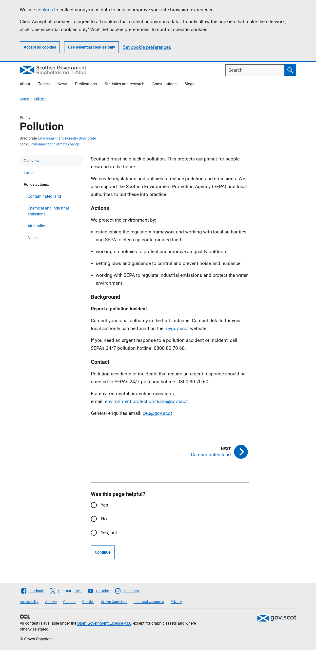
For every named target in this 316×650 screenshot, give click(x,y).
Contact (69, 602)
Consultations (164, 84)
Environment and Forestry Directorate (67, 138)
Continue (103, 552)
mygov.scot (177, 328)
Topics (44, 84)
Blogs (189, 84)
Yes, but (109, 532)
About (25, 84)
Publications (86, 84)
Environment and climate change (54, 144)
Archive (51, 602)
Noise (33, 237)
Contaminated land (44, 196)
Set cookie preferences (147, 47)
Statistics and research (124, 84)
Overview (32, 160)
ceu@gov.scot (157, 413)
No (104, 519)
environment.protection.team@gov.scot (146, 401)
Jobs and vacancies (149, 602)
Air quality (36, 226)
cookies (44, 10)
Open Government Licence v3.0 (104, 623)
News (62, 84)
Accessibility (29, 602)
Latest (29, 172)
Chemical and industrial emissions (48, 211)
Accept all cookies (40, 47)
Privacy (176, 602)
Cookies (88, 602)
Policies (39, 99)
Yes (104, 505)
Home (24, 99)
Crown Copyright (114, 602)
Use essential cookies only (91, 47)
